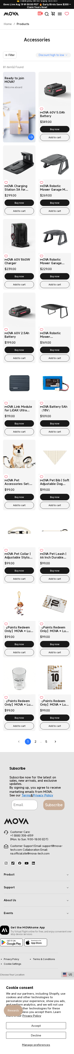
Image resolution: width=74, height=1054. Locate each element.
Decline (36, 1035)
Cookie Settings (12, 963)
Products (23, 24)
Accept (36, 1026)
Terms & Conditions (44, 959)
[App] (11, 943)
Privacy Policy (31, 1015)
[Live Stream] (40, 14)
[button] (47, 13)
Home (8, 24)
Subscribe (54, 804)
